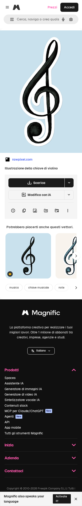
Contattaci (14, 470)
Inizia (9, 444)
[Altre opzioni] (67, 210)
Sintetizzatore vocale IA (22, 400)
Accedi (69, 7)
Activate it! (61, 499)
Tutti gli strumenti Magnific (24, 433)
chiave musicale (38, 287)
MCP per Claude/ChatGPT (28, 411)
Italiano (41, 350)
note (61, 287)
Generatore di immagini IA (23, 389)
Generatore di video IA (21, 394)
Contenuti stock (16, 405)
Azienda (12, 457)
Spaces (10, 378)
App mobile (13, 427)
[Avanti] (76, 256)
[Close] (76, 499)
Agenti (13, 416)
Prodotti (12, 369)
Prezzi (52, 7)
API (7, 422)
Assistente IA (14, 383)
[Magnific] (41, 313)
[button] (41, 350)
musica (14, 287)
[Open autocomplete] (10, 19)
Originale (30, 39)
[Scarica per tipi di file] (69, 182)
